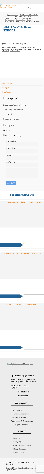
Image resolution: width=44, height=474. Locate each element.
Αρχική (16, 438)
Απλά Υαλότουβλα (19, 47)
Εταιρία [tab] (5, 87)
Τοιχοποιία (17, 18)
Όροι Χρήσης (17, 410)
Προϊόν (9, 155)
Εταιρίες (17, 442)
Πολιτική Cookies (18, 417)
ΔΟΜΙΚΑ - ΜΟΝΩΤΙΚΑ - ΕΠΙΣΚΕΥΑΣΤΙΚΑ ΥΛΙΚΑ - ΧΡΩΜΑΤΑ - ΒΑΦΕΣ (21, 16)
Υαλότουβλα (20, 20)
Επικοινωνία (18, 452)
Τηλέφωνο (10, 162)
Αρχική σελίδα (12, 15)
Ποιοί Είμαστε (19, 449)
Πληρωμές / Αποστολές (21, 424)
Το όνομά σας (11, 141)
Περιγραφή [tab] (7, 83)
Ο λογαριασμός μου (22, 445)
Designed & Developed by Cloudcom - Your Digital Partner (22, 469)
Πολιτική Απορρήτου (20, 414)
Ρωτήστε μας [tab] (7, 92)
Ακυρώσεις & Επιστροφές (22, 421)
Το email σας (11, 148)
